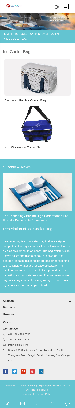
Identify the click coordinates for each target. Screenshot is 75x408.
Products (20, 33)
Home (6, 33)
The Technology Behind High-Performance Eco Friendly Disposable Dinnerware (35, 218)
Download (9, 314)
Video (7, 322)
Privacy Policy (44, 394)
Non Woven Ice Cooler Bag (23, 147)
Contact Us (10, 328)
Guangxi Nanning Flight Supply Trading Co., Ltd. (44, 385)
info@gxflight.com (18, 344)
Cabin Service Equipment (47, 33)
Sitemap (8, 300)
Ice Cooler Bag (16, 38)
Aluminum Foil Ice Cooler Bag (25, 100)
